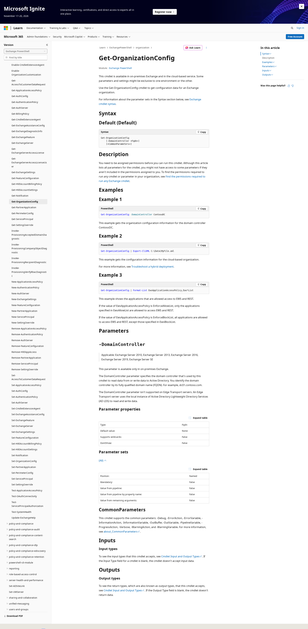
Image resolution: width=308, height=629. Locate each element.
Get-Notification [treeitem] (20, 195)
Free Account (295, 36)
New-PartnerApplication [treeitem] (24, 310)
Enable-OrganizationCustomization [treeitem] (26, 72)
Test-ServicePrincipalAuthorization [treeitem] (27, 504)
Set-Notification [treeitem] (20, 455)
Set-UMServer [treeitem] (16, 591)
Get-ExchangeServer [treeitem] (22, 142)
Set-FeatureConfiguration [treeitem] (25, 437)
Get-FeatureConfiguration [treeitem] (25, 178)
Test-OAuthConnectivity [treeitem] (24, 496)
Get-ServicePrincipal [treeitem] (22, 219)
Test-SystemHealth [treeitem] (21, 511)
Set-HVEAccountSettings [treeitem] (24, 449)
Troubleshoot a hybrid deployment (152, 266)
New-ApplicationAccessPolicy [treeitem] (27, 281)
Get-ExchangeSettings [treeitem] (23, 172)
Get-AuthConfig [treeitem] (20, 96)
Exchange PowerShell (120, 68)
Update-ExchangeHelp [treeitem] (24, 517)
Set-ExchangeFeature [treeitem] (23, 420)
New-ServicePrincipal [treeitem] (23, 316)
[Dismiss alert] (301, 6)
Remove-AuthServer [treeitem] (22, 340)
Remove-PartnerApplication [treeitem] (26, 357)
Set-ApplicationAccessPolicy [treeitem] (26, 385)
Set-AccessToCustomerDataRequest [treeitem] (28, 377)
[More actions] (206, 47)
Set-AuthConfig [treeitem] (20, 390)
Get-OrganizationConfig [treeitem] (25, 201)
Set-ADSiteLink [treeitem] (17, 585)
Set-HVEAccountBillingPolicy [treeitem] (27, 443)
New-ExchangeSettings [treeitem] (24, 299)
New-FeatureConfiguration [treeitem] (26, 305)
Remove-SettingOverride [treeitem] (25, 369)
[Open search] (292, 28)
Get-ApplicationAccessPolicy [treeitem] (27, 90)
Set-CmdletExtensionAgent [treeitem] (26, 408)
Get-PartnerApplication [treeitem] (24, 207)
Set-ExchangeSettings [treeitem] (23, 431)
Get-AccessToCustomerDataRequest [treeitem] (28, 82)
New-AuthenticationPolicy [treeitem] (25, 287)
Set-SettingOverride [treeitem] (22, 484)
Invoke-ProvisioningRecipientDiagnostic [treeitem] (29, 260)
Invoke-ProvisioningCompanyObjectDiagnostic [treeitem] (29, 248)
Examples (267, 62)
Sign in (300, 27)
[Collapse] (47, 44)
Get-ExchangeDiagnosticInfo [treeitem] (27, 131)
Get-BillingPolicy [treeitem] (20, 113)
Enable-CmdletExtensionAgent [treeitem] (28, 64)
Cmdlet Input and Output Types (180, 556)
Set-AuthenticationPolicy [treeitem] (25, 396)
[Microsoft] (6, 28)
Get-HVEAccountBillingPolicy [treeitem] (27, 183)
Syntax (265, 53)
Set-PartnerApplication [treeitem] (24, 467)
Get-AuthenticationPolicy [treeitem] (25, 102)
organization (142, 47)
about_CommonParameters (120, 531)
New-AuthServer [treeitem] (20, 293)
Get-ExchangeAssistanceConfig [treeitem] (28, 125)
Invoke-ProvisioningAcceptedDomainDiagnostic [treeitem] (29, 234)
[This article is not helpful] (293, 86)
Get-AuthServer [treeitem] (20, 107)
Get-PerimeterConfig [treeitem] (23, 213)
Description (268, 57)
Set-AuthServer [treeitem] (20, 402)
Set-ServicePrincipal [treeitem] (22, 478)
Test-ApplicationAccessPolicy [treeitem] (27, 490)
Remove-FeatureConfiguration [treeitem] (28, 346)
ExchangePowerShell (120, 47)
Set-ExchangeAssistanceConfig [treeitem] (28, 414)
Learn (102, 47)
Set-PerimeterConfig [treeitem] (22, 472)
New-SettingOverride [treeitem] (23, 322)
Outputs (266, 74)
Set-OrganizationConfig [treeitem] (24, 461)
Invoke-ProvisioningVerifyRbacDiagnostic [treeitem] (29, 271)
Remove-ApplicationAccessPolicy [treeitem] (29, 328)
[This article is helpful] (289, 86)
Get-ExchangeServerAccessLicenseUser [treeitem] (29, 162)
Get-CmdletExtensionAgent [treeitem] (26, 119)
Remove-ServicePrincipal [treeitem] (25, 363)
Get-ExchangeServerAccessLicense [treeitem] (28, 150)
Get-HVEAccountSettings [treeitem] (25, 189)
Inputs (265, 70)
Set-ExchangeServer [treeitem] (22, 426)
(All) (101, 460)
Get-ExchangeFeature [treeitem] (23, 137)
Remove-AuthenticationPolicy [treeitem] (27, 334)
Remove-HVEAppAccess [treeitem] (24, 351)
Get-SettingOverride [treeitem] (22, 224)
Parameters (268, 66)
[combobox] (25, 51)
